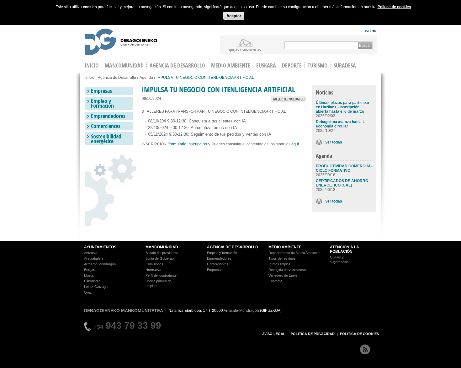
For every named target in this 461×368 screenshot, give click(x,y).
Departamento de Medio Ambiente (294, 253)
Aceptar (233, 16)
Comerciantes (105, 126)
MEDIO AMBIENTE (284, 247)
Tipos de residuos (282, 258)
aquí (295, 144)
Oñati (88, 292)
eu (367, 30)
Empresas (101, 91)
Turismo (318, 65)
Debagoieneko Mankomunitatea (121, 43)
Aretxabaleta (93, 258)
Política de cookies (394, 7)
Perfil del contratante (161, 275)
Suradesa (345, 65)
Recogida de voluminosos (288, 270)
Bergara (90, 270)
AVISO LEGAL (273, 334)
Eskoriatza (92, 281)
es (374, 30)
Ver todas (333, 142)
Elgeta (88, 275)
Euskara (266, 65)
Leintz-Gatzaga (96, 287)
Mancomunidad (124, 65)
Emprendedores (108, 116)
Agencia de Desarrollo (177, 65)
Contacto (275, 281)
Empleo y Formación (102, 103)
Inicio (89, 77)
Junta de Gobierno (160, 258)
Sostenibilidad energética (106, 139)
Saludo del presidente (162, 253)
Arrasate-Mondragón (100, 264)
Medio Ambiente (230, 65)
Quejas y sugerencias (245, 49)
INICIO (92, 65)
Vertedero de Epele (282, 275)
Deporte (292, 65)
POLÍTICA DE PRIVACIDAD (313, 334)
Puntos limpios (279, 264)
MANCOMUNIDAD (162, 247)
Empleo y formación (222, 253)
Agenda (146, 77)
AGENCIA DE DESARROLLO (232, 247)
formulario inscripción (187, 144)
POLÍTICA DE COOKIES (359, 334)
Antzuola (90, 253)
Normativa (153, 270)
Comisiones (154, 264)
